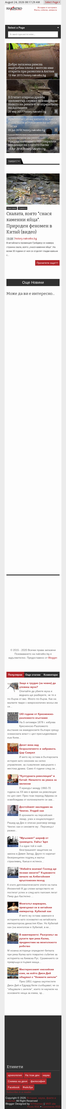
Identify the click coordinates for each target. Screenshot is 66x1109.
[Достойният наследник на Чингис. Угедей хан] (12, 815)
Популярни (15, 674)
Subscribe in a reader (18, 1092)
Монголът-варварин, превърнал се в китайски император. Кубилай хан (35, 907)
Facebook (13, 1087)
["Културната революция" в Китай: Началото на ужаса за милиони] (12, 784)
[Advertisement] (36, 273)
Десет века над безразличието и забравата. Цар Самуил (37, 748)
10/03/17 (12, 161)
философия (38, 1081)
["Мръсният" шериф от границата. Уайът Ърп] (12, 846)
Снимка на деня (17, 1081)
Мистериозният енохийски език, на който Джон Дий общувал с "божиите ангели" (38, 973)
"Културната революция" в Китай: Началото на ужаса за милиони (38, 779)
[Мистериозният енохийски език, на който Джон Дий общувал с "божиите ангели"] (12, 977)
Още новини (33, 282)
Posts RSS (33, 1106)
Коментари (51, 674)
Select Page (51, 2)
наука (46, 1075)
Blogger (52, 657)
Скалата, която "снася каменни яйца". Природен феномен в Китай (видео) (29, 223)
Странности (22, 208)
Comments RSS (51, 1106)
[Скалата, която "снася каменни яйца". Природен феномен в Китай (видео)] (33, 189)
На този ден (32, 1075)
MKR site (50, 1103)
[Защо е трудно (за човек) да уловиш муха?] (12, 691)
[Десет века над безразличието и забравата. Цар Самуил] (12, 753)
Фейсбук (28, 1087)
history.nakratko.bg (26, 238)
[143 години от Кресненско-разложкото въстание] (12, 722)
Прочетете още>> (47, 262)
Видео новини (11, 208)
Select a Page (16, 27)
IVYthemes (36, 1103)
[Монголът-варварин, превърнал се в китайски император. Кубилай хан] (12, 911)
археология (15, 1075)
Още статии (33, 674)
